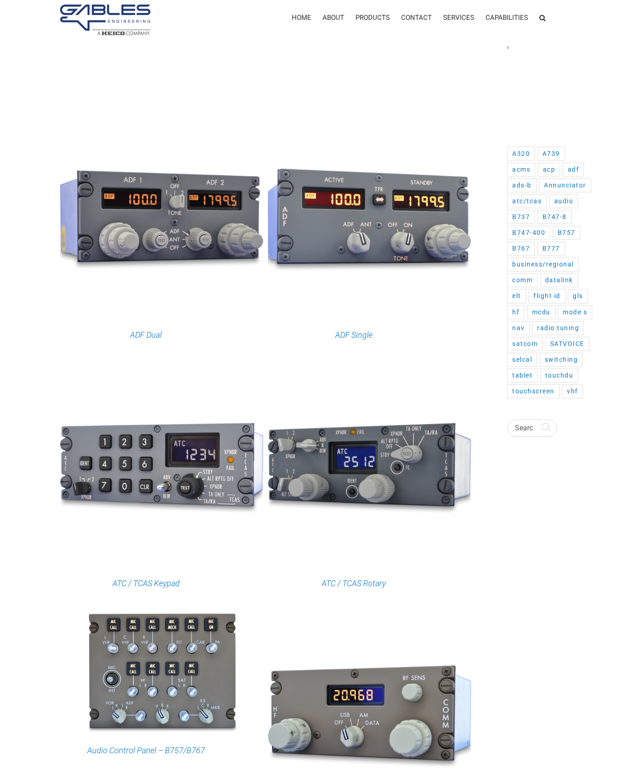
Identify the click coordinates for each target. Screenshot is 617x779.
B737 (521, 216)
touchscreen (533, 391)
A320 (521, 153)
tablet (522, 375)
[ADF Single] (369, 119)
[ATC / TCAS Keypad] (161, 367)
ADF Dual (146, 335)
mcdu (541, 312)
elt (516, 295)
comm (522, 280)
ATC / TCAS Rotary (354, 583)
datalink (559, 280)
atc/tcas (527, 201)
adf (574, 169)
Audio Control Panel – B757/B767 (146, 750)
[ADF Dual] (161, 119)
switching (561, 359)
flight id (547, 295)
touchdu (559, 375)
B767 (521, 248)
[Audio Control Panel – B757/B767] (161, 615)
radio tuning (558, 327)
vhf (572, 391)
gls (578, 295)
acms (521, 169)
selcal (522, 359)
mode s (575, 312)
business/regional (543, 264)
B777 (551, 248)
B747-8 (554, 216)
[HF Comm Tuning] (369, 615)
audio (564, 201)
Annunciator (565, 185)
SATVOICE (567, 343)
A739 (551, 153)
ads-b (522, 185)
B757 (566, 232)
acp (549, 169)
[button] (542, 18)
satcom (525, 343)
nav (518, 327)
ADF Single (354, 335)
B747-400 (528, 232)
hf (515, 312)
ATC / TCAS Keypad (146, 583)
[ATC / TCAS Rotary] (369, 367)
